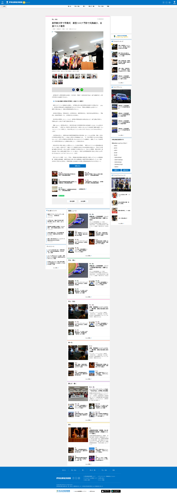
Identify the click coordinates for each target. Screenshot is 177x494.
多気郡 (115, 152)
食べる (69, 6)
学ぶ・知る (101, 6)
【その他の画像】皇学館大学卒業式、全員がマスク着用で (69, 101)
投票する (116, 170)
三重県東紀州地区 (118, 164)
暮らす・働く (92, 6)
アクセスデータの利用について (91, 478)
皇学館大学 (82, 189)
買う (84, 6)
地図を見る (77, 166)
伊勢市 (115, 145)
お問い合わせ (101, 478)
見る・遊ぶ (77, 6)
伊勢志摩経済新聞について (90, 476)
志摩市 (115, 150)
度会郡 (115, 155)
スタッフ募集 (101, 479)
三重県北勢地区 (118, 157)
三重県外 (116, 166)
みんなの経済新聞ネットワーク (63, 491)
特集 (108, 6)
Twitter (166, 2)
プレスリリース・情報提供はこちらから (107, 476)
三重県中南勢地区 (118, 159)
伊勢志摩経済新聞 (14, 2)
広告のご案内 (87, 479)
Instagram (169, 2)
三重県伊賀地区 (118, 162)
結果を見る (125, 170)
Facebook (163, 2)
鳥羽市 (115, 148)
